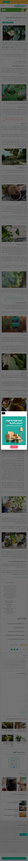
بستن (3, 413)
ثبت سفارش (14, 447)
